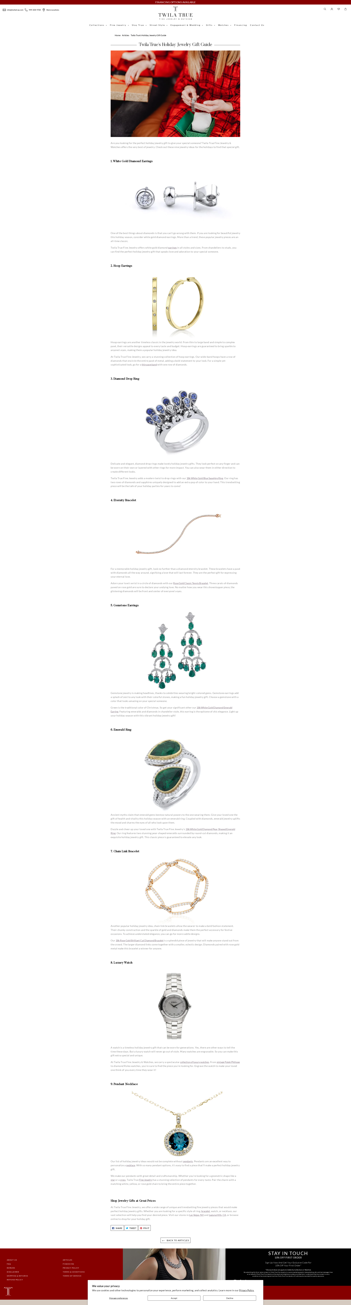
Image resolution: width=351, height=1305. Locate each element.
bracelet (205, 1211)
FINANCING (68, 1264)
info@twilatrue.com (15, 10)
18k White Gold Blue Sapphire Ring (205, 478)
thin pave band (149, 364)
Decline (229, 1298)
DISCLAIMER (13, 1272)
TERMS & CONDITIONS (74, 1272)
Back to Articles (177, 1240)
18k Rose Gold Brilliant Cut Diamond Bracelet (139, 940)
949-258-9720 (35, 10)
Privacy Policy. (246, 1290)
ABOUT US (12, 1260)
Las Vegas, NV (196, 1214)
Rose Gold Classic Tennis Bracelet (190, 583)
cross (123, 1179)
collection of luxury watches (194, 1062)
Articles (125, 35)
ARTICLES (67, 1260)
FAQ (9, 1264)
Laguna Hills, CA (217, 1214)
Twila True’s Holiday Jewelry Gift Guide (148, 35)
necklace (130, 1165)
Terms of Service (72, 1276)
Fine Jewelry (145, 1179)
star (113, 1179)
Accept (174, 1298)
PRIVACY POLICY (71, 1268)
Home (117, 35)
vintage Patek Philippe (228, 1062)
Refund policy (15, 1280)
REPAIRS (11, 1268)
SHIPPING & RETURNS (17, 1276)
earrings (172, 247)
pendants (188, 1161)
